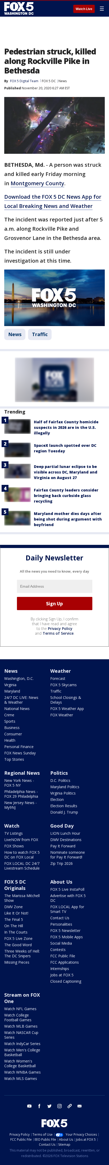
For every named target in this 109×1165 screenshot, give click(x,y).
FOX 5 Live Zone (18, 938)
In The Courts (16, 932)
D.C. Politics (60, 780)
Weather (60, 671)
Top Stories (14, 759)
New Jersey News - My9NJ (20, 805)
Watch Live (84, 9)
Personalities (61, 924)
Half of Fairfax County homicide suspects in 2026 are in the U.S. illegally (66, 427)
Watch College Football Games (17, 1017)
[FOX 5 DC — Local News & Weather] (19, 8)
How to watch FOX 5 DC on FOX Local (22, 855)
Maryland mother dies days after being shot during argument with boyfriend (68, 519)
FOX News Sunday (20, 752)
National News (17, 708)
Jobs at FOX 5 (62, 974)
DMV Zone (13, 906)
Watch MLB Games (21, 1026)
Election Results (63, 805)
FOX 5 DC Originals (15, 885)
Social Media (61, 943)
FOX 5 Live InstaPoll (67, 889)
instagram (59, 1106)
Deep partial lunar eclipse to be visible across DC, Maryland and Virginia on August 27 (65, 472)
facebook (39, 1106)
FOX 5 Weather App (67, 708)
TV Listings (13, 833)
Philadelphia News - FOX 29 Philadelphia (21, 794)
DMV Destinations (65, 839)
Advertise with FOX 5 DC (68, 898)
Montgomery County (37, 183)
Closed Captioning (65, 981)
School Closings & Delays (65, 700)
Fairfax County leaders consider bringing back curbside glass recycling (66, 496)
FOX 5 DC (49, 81)
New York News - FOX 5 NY (19, 783)
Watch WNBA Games (22, 1072)
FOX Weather (61, 714)
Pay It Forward (62, 845)
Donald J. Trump (64, 812)
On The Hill (13, 925)
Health (9, 740)
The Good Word (18, 944)
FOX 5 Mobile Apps (66, 936)
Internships (59, 968)
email (79, 1106)
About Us (61, 882)
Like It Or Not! (16, 913)
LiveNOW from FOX (21, 839)
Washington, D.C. (19, 678)
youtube (29, 1106)
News (62, 81)
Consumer (13, 733)
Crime (9, 714)
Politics (59, 773)
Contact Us (59, 917)
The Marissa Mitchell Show (22, 898)
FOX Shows (14, 845)
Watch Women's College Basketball (20, 1063)
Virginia (10, 684)
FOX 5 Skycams (63, 684)
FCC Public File (62, 955)
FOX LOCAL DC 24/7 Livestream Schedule (22, 866)
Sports (9, 721)
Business (12, 727)
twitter (49, 1106)
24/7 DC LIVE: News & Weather (21, 700)
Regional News (22, 773)
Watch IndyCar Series (22, 1043)
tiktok (69, 1106)
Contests (58, 949)
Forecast (57, 678)
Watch (11, 826)
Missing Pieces (16, 962)
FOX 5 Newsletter (65, 930)
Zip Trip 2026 (61, 863)
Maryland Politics (64, 786)
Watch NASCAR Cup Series (21, 1035)
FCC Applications (64, 962)
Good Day (62, 826)
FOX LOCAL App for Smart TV (67, 909)
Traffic (40, 334)
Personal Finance (19, 746)
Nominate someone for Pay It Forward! (67, 855)
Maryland (12, 691)
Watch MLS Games (20, 1078)
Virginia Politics (63, 793)
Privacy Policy (60, 628)
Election (57, 799)
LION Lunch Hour (65, 833)
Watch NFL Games (20, 1008)
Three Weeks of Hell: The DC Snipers (22, 953)
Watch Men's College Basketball (22, 1052)
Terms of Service (58, 633)
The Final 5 (13, 919)
